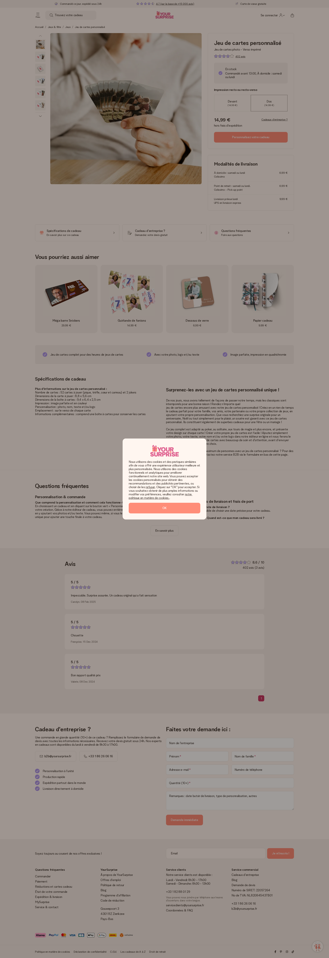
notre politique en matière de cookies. (160, 496)
